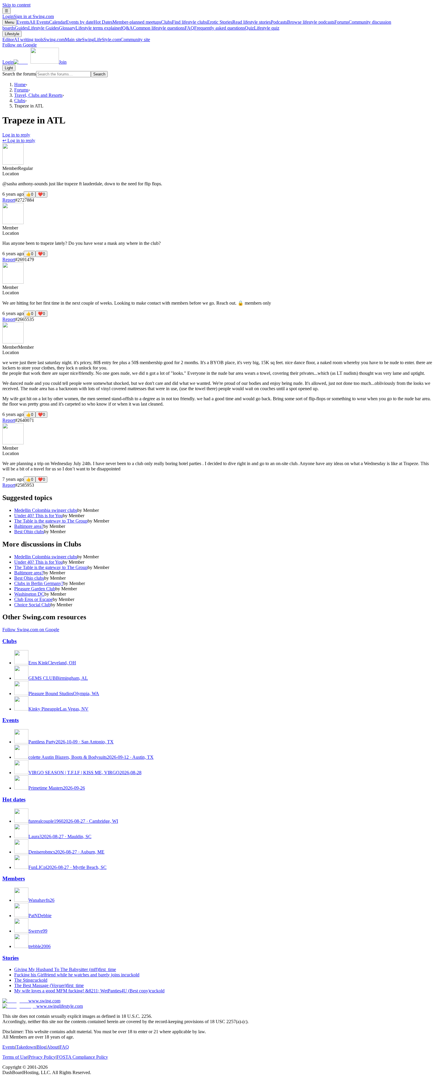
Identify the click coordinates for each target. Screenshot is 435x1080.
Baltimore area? (29, 526)
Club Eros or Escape (33, 599)
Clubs (184, 22)
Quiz (262, 27)
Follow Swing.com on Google (30, 629)
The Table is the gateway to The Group (51, 520)
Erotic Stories (239, 22)
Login (28, 16)
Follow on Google (19, 44)
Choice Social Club (32, 604)
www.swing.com (44, 1000)
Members (13, 878)
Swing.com (63, 39)
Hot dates (13, 799)
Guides (37, 27)
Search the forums (19, 73)
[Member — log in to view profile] (13, 162)
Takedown (26, 1047)
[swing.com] (36, 62)
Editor (23, 39)
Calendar (71, 22)
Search (99, 74)
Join (63, 62)
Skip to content (16, 4)
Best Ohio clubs (29, 531)
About (53, 1047)
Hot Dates (127, 22)
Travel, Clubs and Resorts (38, 95)
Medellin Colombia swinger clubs (45, 510)
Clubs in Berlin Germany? (38, 583)
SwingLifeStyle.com (116, 39)
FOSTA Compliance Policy (82, 1057)
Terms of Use (15, 1057)
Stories (10, 958)
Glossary (90, 27)
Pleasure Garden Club (34, 588)
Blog (41, 1047)
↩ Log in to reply (18, 140)
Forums (21, 89)
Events (33, 22)
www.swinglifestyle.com (59, 1006)
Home (20, 84)
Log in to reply (16, 134)
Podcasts (302, 22)
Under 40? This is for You (38, 515)
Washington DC (29, 594)
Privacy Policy (42, 1057)
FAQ (215, 27)
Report (8, 199)
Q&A (153, 27)
